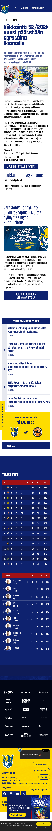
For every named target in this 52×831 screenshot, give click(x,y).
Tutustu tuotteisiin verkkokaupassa (26, 295)
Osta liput (11, 445)
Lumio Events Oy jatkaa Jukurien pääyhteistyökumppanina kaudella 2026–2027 (29, 400)
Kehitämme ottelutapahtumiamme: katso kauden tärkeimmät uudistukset (27, 329)
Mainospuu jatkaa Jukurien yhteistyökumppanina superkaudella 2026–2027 (28, 367)
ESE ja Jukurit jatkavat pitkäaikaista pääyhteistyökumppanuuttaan (24, 384)
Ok (43, 824)
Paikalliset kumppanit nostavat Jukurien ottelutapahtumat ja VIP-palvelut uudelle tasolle (26, 347)
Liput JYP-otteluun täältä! (21, 166)
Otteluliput (38, 8)
